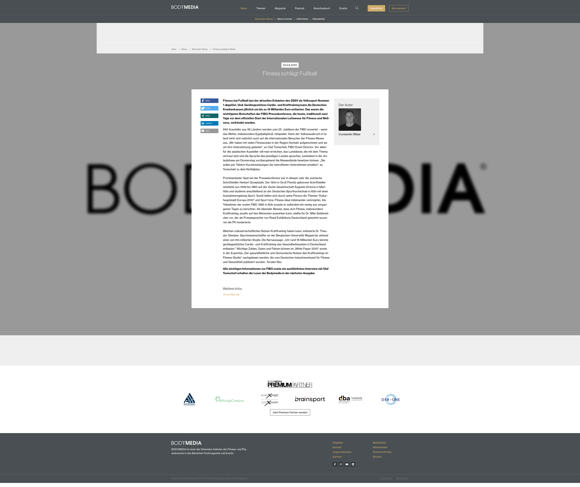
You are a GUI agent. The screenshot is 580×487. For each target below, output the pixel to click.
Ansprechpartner (342, 451)
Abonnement (399, 8)
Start (174, 49)
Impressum (386, 478)
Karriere (337, 456)
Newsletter (376, 8)
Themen (260, 8)
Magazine (280, 8)
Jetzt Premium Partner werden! (290, 412)
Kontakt (337, 447)
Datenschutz (402, 478)
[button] (209, 100)
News (244, 8)
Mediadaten (379, 442)
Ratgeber (338, 442)
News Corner (284, 18)
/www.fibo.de (231, 294)
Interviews (302, 18)
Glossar (377, 456)
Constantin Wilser (350, 134)
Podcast (299, 8)
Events (343, 8)
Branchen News (264, 18)
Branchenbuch (322, 8)
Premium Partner (382, 451)
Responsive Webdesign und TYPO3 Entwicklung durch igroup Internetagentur (209, 478)
